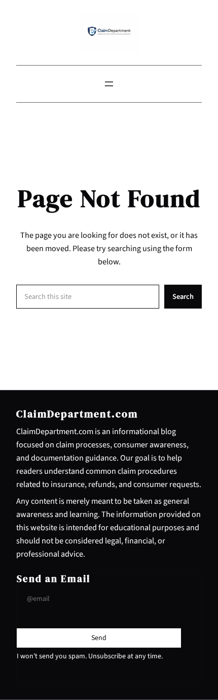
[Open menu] (109, 84)
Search (183, 296)
